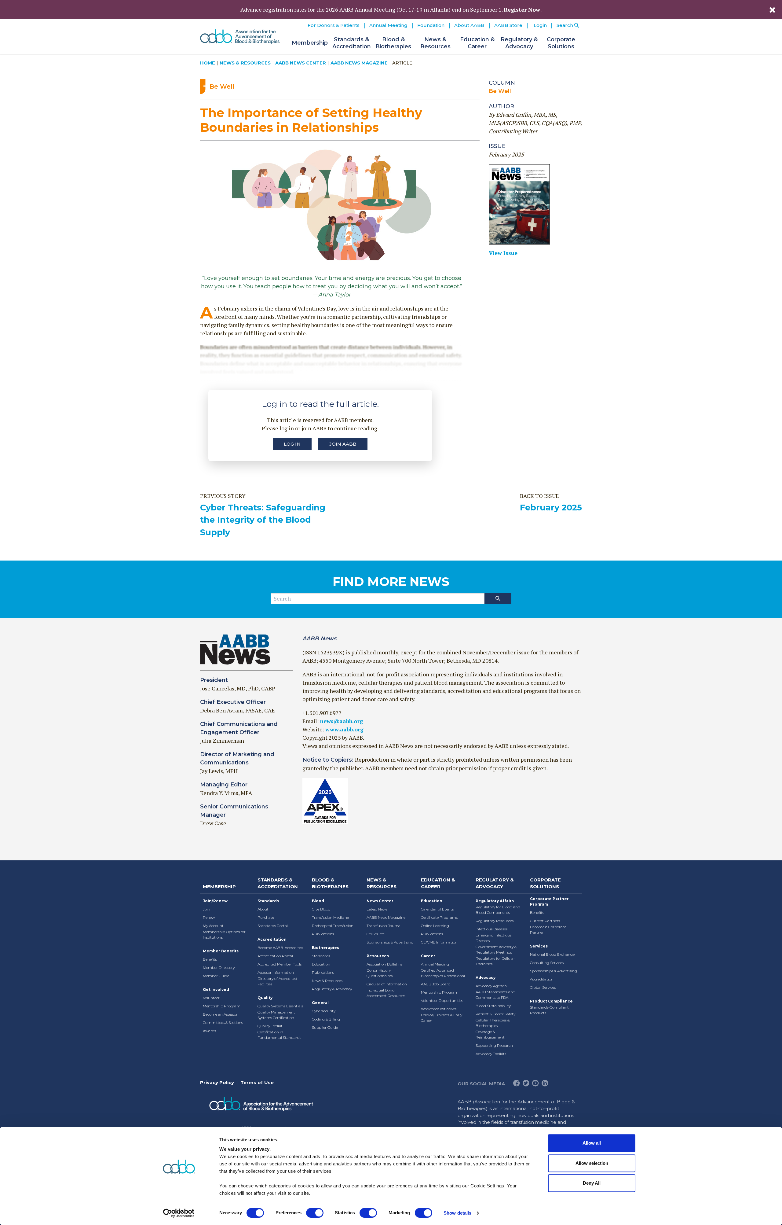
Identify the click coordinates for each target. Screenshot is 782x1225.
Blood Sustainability (493, 1005)
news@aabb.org (341, 721)
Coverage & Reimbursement (490, 1034)
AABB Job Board (436, 984)
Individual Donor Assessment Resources (386, 993)
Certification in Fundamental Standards (279, 1035)
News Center (380, 901)
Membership (219, 886)
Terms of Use (257, 1082)
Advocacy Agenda (491, 986)
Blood (318, 901)
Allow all (592, 1143)
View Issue (503, 252)
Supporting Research (494, 1045)
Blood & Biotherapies (330, 883)
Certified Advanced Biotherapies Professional (443, 973)
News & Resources (245, 63)
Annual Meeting (435, 964)
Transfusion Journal (384, 925)
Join (206, 909)
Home (207, 63)
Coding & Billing (326, 1019)
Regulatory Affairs (495, 901)
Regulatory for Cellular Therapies (495, 961)
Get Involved (216, 989)
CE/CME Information (439, 942)
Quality (265, 997)
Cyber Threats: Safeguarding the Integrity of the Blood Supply (262, 519)
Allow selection (592, 1163)
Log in (292, 444)
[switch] (314, 1213)
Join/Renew (215, 901)
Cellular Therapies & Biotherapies (493, 1023)
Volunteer (211, 997)
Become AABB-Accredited (280, 947)
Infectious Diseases (491, 929)
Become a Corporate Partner (548, 930)
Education (321, 964)
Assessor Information (276, 972)
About (263, 909)
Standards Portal (273, 925)
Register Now (522, 9)
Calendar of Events (437, 909)
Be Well (500, 91)
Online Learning (435, 925)
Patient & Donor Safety (495, 1014)
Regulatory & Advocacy (332, 989)
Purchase (266, 917)
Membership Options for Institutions (224, 934)
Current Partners (545, 920)
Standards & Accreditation (278, 883)
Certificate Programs (439, 917)
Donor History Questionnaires (380, 973)
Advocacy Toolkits (491, 1053)
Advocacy (485, 977)
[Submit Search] (497, 598)
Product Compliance (551, 1001)
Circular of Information (387, 984)
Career (428, 956)
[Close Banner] (772, 10)
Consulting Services (547, 962)
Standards (268, 901)
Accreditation (272, 939)
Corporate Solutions (545, 883)
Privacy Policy (217, 1082)
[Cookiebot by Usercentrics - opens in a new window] (179, 1213)
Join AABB (342, 444)
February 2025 (551, 507)
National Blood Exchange (552, 954)
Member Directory (219, 967)
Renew (209, 917)
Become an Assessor (220, 1014)
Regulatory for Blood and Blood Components (498, 910)
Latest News (377, 909)
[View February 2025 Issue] (535, 204)
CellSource (376, 934)
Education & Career (438, 883)
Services (539, 946)
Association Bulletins (384, 964)
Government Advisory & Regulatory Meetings (496, 949)
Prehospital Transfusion (332, 925)
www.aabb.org (344, 729)
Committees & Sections (223, 1022)
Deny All (592, 1183)
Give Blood (321, 909)
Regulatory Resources (494, 920)
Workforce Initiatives (438, 1008)
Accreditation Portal (275, 956)
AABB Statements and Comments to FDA (495, 995)
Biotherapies (325, 947)
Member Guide (216, 975)
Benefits (210, 959)
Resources (378, 956)
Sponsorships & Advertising (390, 942)
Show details (457, 1213)
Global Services (543, 987)
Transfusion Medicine (330, 917)
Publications (323, 934)
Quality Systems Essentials (280, 1006)
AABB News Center (300, 63)
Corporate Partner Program (549, 901)
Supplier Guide (325, 1027)
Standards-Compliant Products (549, 1010)
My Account (213, 925)
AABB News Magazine (359, 63)
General (320, 1002)
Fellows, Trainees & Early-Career (442, 1018)
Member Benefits (221, 951)
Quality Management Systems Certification (276, 1015)
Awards (209, 1030)
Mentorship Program (221, 1006)
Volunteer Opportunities (442, 1000)
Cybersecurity (323, 1011)
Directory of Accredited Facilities (277, 981)
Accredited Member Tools (279, 964)
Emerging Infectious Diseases (493, 938)
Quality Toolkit (270, 1026)
